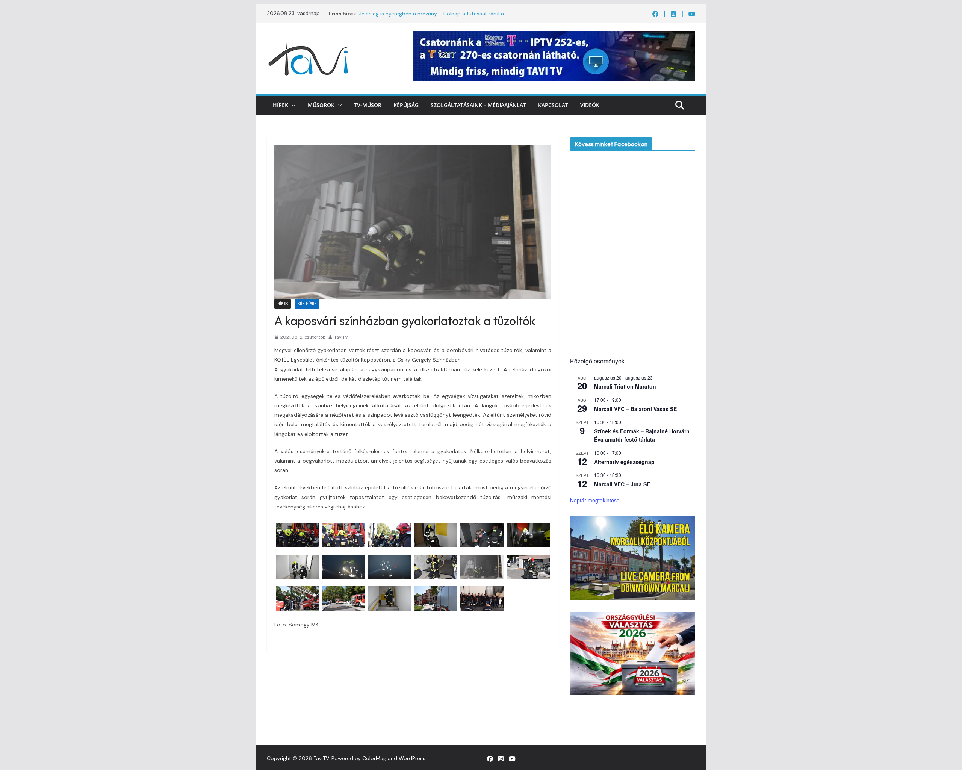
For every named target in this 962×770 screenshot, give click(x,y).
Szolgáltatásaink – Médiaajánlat (478, 105)
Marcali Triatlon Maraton (625, 386)
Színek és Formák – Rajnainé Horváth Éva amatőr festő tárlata (642, 435)
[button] (292, 105)
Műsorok (321, 105)
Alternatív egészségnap (624, 462)
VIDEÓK (589, 105)
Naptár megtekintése (595, 500)
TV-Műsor (367, 105)
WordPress (412, 758)
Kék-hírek (307, 303)
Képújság (406, 105)
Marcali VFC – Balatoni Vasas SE (635, 409)
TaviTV (341, 337)
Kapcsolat (553, 105)
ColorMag (374, 758)
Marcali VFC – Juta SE (622, 484)
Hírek (280, 105)
